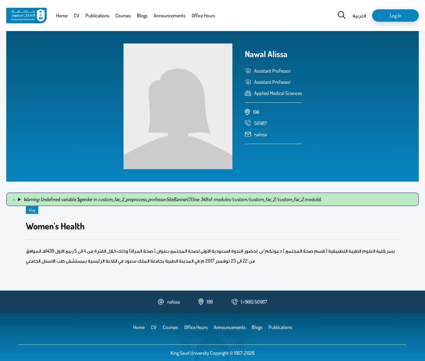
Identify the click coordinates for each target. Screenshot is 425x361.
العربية (359, 15)
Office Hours (203, 15)
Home (62, 15)
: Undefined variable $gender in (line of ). (172, 199)
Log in (395, 15)
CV (76, 15)
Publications (97, 15)
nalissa (260, 134)
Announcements (169, 15)
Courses (123, 15)
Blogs (142, 15)
